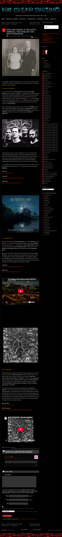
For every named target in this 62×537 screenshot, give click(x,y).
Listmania (46, 93)
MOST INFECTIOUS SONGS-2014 (51, 132)
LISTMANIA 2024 (47, 115)
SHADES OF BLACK (48, 166)
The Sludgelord (47, 227)
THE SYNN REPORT (48, 178)
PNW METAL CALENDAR (12, 19)
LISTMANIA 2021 (47, 110)
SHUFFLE (46, 169)
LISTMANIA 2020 (47, 108)
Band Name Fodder (48, 76)
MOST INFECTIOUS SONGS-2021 (51, 144)
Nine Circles (46, 220)
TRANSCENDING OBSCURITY (50, 230)
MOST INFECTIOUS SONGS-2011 (51, 127)
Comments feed (47, 65)
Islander (9, 447)
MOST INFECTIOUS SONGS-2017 (51, 137)
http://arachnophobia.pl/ (7, 173)
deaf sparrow (46, 203)
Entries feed (46, 63)
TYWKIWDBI (46, 232)
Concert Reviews (47, 81)
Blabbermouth (47, 198)
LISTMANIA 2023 (47, 113)
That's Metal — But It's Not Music (50, 173)
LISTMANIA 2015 (47, 100)
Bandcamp (46, 197)
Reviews (45, 161)
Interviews (46, 90)
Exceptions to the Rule (48, 83)
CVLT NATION (47, 202)
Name (7, 495)
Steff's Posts (46, 171)
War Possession (36, 448)
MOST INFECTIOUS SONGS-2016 (51, 135)
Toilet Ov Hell (46, 229)
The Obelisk (46, 225)
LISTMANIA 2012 (47, 95)
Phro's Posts (46, 156)
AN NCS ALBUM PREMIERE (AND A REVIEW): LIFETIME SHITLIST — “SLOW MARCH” (11, 23)
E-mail (7, 499)
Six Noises (46, 222)
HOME (3, 19)
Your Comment (8, 474)
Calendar (46, 80)
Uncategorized (47, 179)
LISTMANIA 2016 (47, 102)
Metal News (46, 118)
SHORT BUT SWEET (48, 167)
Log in (45, 62)
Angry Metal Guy (47, 195)
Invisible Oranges (47, 212)
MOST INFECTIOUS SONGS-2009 (51, 124)
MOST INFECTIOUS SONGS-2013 (51, 130)
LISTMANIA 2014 (47, 98)
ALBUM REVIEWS (31, 19)
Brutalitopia (46, 200)
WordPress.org (47, 67)
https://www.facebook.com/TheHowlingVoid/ (12, 266)
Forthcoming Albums (48, 86)
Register (45, 60)
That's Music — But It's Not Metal (50, 174)
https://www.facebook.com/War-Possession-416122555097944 (17, 410)
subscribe (4, 512)
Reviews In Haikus (47, 162)
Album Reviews (47, 75)
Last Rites (46, 215)
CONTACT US (53, 19)
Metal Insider (46, 219)
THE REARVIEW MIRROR (49, 176)
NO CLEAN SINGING (10, 530)
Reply (36, 465)
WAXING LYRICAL (47, 181)
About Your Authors (48, 73)
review (7, 243)
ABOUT (46, 19)
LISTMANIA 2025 (47, 117)
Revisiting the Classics (48, 164)
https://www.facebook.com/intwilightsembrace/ (13, 178)
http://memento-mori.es (7, 404)
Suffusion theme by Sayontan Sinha (54, 530)
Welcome (46, 183)
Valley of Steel (47, 234)
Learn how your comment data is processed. (27, 519)
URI (8, 503)
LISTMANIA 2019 (47, 107)
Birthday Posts (47, 78)
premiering (29, 98)
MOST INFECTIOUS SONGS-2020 (51, 142)
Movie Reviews (47, 152)
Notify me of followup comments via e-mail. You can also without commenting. (20, 512)
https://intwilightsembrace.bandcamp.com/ (12, 183)
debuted (21, 100)
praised (14, 245)
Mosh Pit (45, 122)
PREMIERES (40, 19)
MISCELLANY (47, 120)
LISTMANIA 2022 (47, 112)
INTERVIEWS (22, 19)
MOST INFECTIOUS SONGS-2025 (51, 151)
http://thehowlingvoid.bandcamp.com (11, 271)
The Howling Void (29, 448)
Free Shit (46, 88)
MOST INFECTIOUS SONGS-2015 (51, 134)
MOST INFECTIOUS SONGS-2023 (51, 147)
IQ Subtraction (47, 91)
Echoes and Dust (47, 207)
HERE (19, 166)
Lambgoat (46, 213)
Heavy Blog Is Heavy (48, 210)
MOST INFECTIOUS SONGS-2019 (51, 140)
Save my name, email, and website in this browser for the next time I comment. (18, 508)
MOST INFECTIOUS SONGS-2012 (51, 129)
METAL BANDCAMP (48, 217)
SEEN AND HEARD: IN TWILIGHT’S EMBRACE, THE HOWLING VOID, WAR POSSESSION (21, 32)
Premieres (46, 157)
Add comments (35, 37)
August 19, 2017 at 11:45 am (11, 457)
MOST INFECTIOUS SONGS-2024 (51, 149)
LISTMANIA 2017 (47, 103)
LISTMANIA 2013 (47, 97)
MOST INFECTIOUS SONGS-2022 (51, 145)
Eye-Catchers (46, 85)
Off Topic (45, 154)
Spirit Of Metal (47, 224)
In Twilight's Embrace (22, 448)
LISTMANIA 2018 (47, 105)
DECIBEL (46, 205)
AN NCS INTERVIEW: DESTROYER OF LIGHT (34, 23)
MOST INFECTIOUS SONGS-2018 (51, 139)
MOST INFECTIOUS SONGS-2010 (51, 125)
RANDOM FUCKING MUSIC (49, 159)
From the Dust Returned (49, 208)
